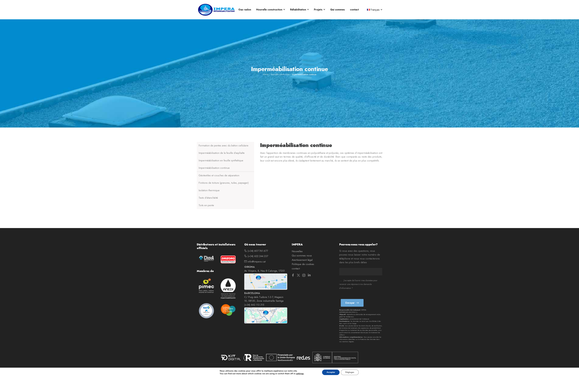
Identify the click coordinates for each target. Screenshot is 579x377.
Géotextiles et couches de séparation (219, 175)
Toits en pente (206, 205)
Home (265, 74)
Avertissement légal (302, 260)
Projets (318, 9)
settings (300, 373)
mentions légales (348, 341)
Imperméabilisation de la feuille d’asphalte (222, 153)
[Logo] (216, 10)
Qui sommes (337, 9)
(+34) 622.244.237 (257, 256)
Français (375, 9)
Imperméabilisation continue (214, 168)
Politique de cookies (303, 264)
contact (354, 9)
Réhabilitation (298, 9)
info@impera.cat (256, 261)
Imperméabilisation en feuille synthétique (221, 160)
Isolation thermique (209, 190)
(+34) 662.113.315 (254, 305)
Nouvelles (297, 251)
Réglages (349, 372)
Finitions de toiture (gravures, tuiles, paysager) (224, 183)
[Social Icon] (293, 275)
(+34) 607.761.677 (257, 251)
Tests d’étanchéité (208, 198)
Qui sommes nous (302, 255)
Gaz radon (244, 9)
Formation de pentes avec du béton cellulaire (223, 145)
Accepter (331, 372)
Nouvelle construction (269, 9)
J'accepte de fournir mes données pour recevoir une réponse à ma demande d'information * (358, 284)
